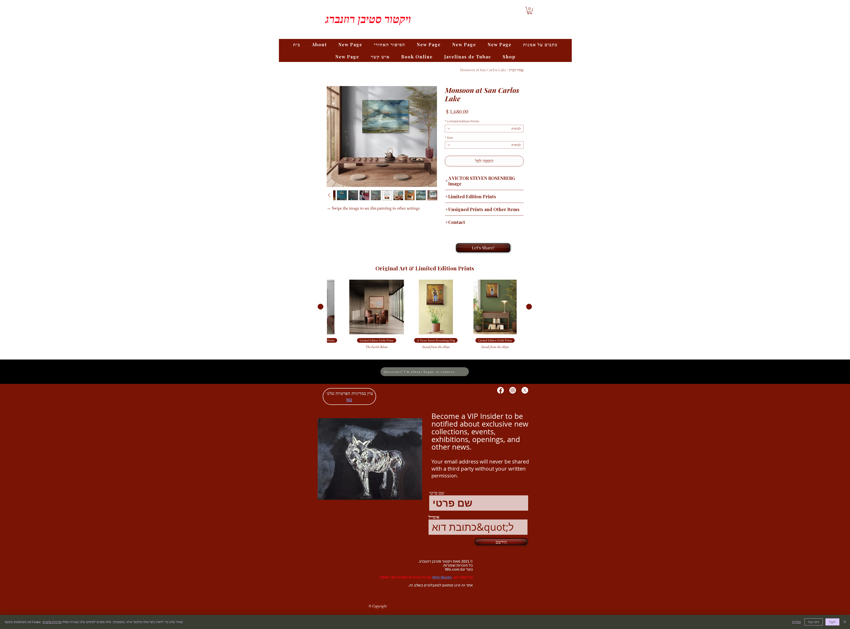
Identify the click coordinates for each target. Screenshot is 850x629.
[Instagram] (512, 390)
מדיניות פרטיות (51, 622)
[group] (425, 316)
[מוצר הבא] (320, 307)
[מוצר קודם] (529, 307)
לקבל (832, 622)
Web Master (442, 577)
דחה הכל (813, 622)
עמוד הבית (516, 69)
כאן (349, 399)
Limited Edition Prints (462, 121)
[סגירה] (844, 621)
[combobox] (484, 128)
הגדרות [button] (796, 622)
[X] (525, 390)
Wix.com (452, 569)
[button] (529, 10)
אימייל (434, 517)
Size (449, 137)
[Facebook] (500, 390)
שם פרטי (436, 493)
